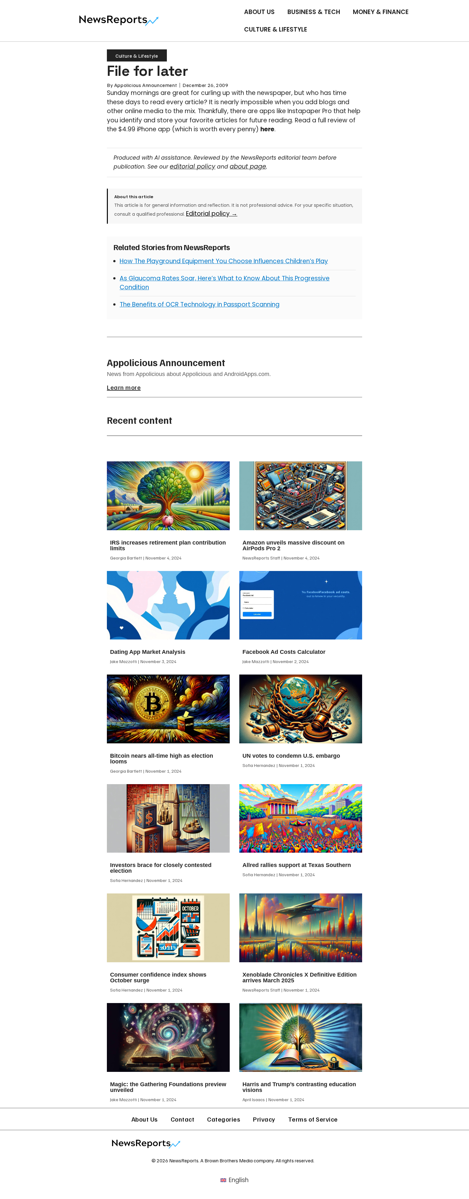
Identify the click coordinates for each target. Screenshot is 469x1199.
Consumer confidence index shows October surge (158, 977)
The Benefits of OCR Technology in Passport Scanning (199, 304)
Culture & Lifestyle (275, 29)
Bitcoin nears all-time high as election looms (161, 759)
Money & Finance (381, 12)
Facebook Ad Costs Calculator (283, 652)
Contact (183, 1119)
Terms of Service (313, 1119)
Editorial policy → (211, 213)
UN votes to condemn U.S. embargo (291, 756)
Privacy (264, 1119)
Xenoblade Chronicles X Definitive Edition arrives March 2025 (299, 977)
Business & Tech (313, 12)
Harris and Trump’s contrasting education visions (299, 1087)
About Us (259, 12)
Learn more (124, 387)
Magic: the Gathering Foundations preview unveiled (168, 1087)
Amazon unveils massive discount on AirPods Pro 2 (293, 545)
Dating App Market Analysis (147, 652)
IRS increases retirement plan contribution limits (168, 545)
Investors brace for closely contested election (161, 868)
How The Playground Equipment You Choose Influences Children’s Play (224, 261)
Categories (223, 1119)
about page (248, 166)
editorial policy (192, 166)
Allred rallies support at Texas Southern (296, 865)
